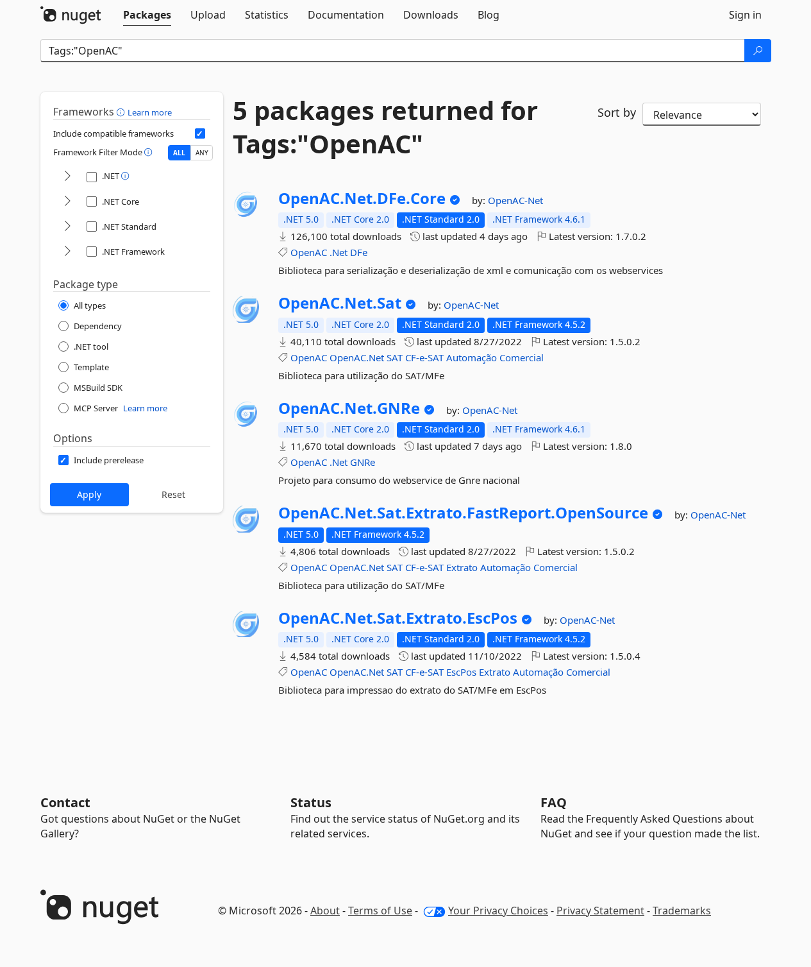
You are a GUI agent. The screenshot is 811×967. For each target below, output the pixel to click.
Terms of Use (380, 910)
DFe (358, 252)
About (325, 910)
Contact (65, 802)
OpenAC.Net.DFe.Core (362, 198)
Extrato (462, 567)
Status (310, 802)
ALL (179, 152)
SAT (395, 357)
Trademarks (682, 910)
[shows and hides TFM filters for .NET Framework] (67, 251)
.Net (338, 252)
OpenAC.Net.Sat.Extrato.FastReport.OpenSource (463, 513)
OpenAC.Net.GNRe (349, 408)
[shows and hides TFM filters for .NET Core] (67, 201)
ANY (202, 152)
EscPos (461, 671)
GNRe (362, 462)
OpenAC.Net (357, 357)
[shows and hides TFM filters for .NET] (67, 176)
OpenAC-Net (515, 200)
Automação (471, 357)
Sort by (617, 112)
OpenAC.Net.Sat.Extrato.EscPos (397, 618)
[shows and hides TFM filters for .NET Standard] (67, 226)
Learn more (150, 112)
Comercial (521, 357)
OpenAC (308, 252)
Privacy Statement (600, 910)
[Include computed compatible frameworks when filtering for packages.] (200, 133)
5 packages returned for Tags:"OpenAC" (385, 127)
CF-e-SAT (424, 357)
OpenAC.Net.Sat (339, 303)
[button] (122, 112)
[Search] (757, 50)
